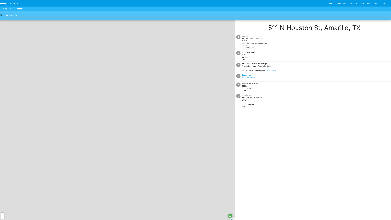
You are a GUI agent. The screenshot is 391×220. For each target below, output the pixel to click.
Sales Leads (353, 3)
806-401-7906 (271, 71)
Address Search (11, 15)
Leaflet (232, 219)
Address (20, 9)
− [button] (2, 217)
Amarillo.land (9, 3)
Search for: (7, 9)
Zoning (376, 3)
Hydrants (331, 3)
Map (362, 3)
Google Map (246, 75)
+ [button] (2, 214)
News (369, 3)
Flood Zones (341, 3)
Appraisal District (248, 77)
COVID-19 (385, 3)
